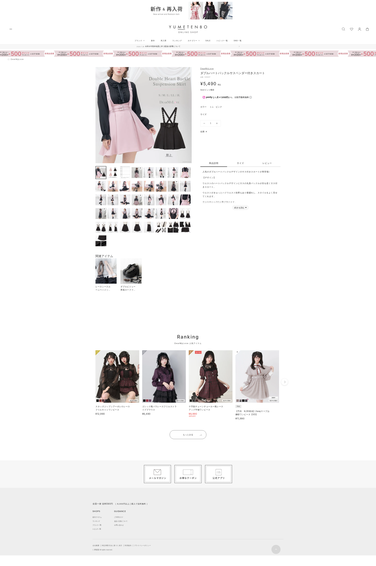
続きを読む (239, 207)
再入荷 (163, 40)
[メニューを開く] (10, 29)
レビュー (267, 163)
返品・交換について (120, 521)
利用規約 (128, 545)
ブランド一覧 (97, 525)
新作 (153, 40)
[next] (284, 382)
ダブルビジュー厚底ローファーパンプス (128, 289)
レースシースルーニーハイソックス (103, 289)
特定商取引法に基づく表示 (112, 545)
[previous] (90, 382)
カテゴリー (192, 40)
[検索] (343, 28)
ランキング (177, 40)
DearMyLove (207, 68)
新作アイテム (97, 517)
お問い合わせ (119, 525)
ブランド (138, 40)
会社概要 (96, 545)
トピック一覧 (222, 40)
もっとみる (188, 434)
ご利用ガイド (118, 517)
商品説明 (213, 163)
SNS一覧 (238, 40)
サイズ (240, 163)
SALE (207, 40)
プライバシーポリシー (142, 545)
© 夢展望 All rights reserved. (103, 550)
